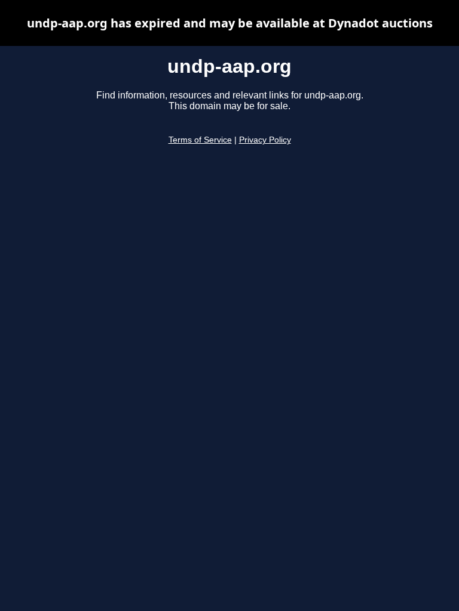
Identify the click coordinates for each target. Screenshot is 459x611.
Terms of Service (200, 139)
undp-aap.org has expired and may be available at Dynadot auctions (230, 23)
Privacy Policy (265, 139)
